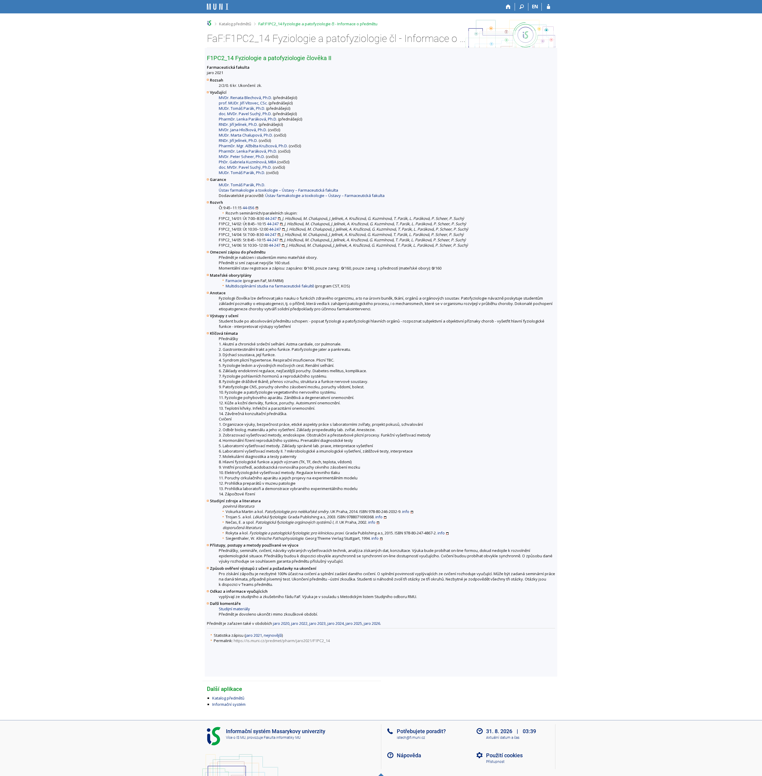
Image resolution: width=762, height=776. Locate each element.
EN (535, 6)
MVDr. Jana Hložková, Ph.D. (243, 129)
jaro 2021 (254, 635)
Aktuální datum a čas (502, 738)
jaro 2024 (335, 623)
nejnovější (273, 635)
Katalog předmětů (235, 23)
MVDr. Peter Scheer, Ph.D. (242, 156)
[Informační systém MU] (209, 23)
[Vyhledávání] (521, 7)
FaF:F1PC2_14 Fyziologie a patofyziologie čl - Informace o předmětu (317, 23)
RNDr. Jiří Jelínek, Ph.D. (238, 124)
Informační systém (229, 704)
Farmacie (234, 280)
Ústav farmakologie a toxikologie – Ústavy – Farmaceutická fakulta (278, 190)
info (405, 511)
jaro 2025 (354, 623)
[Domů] (508, 7)
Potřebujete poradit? (421, 731)
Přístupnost (495, 762)
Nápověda (409, 755)
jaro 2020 (281, 623)
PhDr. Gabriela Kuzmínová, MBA (247, 162)
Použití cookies (504, 755)
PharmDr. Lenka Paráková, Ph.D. (248, 119)
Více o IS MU (236, 738)
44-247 (271, 218)
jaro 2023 (317, 623)
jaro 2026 (372, 623)
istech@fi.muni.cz (411, 738)
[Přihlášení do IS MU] (548, 7)
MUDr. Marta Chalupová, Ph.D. (246, 135)
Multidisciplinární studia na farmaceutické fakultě (270, 286)
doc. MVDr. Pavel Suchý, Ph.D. (245, 113)
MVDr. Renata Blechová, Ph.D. (245, 97)
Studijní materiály (234, 608)
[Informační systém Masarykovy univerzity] (217, 6)
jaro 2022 (299, 623)
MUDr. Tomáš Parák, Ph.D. (242, 108)
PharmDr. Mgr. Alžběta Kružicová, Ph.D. (253, 145)
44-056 (248, 207)
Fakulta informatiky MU (282, 738)
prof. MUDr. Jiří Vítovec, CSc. (243, 103)
